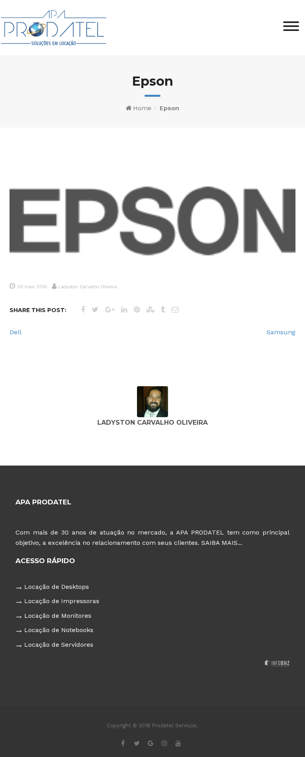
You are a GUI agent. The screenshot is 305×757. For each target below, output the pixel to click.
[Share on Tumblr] (163, 309)
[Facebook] (123, 743)
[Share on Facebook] (83, 309)
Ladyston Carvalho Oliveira (87, 286)
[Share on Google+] (109, 309)
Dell (15, 332)
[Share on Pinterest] (137, 309)
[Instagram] (165, 743)
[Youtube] (178, 743)
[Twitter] (137, 743)
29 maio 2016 (32, 286)
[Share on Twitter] (95, 309)
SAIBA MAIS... (221, 542)
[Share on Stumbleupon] (150, 309)
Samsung (280, 332)
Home (142, 108)
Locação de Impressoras (61, 601)
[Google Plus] (151, 743)
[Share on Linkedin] (124, 309)
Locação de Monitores (57, 615)
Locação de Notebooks (58, 630)
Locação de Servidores (58, 644)
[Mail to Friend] (175, 309)
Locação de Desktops (56, 586)
